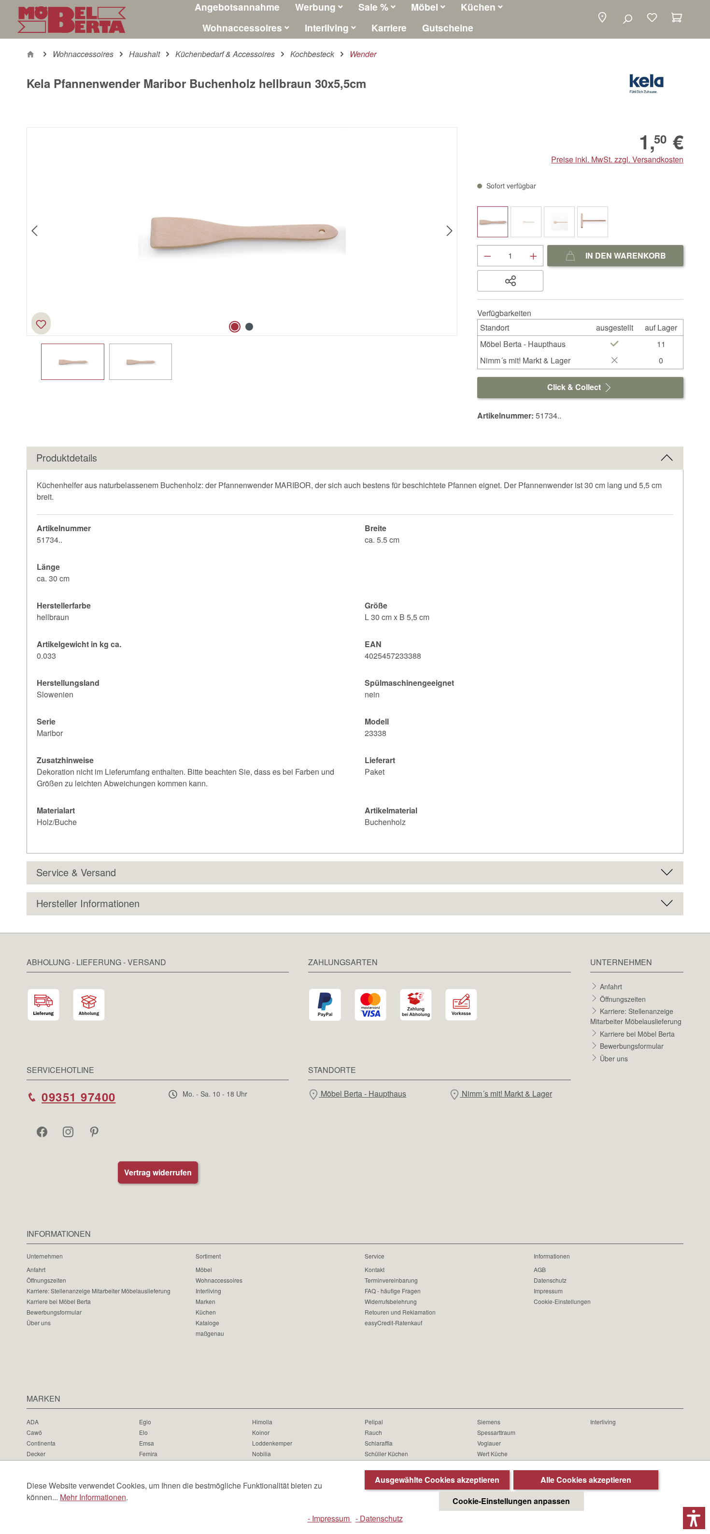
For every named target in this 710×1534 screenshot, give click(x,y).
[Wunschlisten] (652, 18)
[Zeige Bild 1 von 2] (235, 327)
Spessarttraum (496, 1432)
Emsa (146, 1443)
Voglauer (489, 1443)
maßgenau (210, 1333)
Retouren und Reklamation (400, 1312)
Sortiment (208, 1256)
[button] (602, 18)
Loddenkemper (272, 1443)
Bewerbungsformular (632, 1046)
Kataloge (207, 1322)
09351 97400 (79, 1096)
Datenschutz (550, 1280)
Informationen (552, 1256)
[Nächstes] (449, 231)
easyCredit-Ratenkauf (393, 1322)
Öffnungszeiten (623, 998)
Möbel (204, 1269)
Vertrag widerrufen (158, 1172)
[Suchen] (627, 18)
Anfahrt (611, 986)
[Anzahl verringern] (487, 255)
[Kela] (646, 87)
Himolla (262, 1422)
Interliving (208, 1291)
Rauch (373, 1432)
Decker (36, 1453)
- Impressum (330, 1518)
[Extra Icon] (95, 1131)
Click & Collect (575, 386)
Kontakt (374, 1269)
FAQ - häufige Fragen (393, 1291)
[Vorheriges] (34, 231)
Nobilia (261, 1453)
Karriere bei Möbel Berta (637, 1033)
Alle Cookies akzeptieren (585, 1479)
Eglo (145, 1422)
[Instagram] (69, 1131)
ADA (33, 1422)
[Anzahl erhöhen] (534, 255)
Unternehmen (45, 1256)
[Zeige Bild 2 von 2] (249, 327)
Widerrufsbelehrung (391, 1301)
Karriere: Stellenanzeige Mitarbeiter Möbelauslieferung (636, 1016)
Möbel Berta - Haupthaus (362, 1093)
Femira (148, 1453)
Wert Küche (492, 1453)
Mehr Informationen (93, 1497)
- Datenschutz (379, 1518)
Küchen (206, 1312)
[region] (242, 253)
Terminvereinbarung (391, 1280)
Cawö (34, 1432)
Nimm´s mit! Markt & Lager (506, 1093)
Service (374, 1256)
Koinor (261, 1432)
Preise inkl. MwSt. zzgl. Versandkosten (617, 159)
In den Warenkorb (624, 255)
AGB (540, 1269)
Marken (205, 1301)
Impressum (548, 1291)
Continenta (41, 1443)
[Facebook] (43, 1131)
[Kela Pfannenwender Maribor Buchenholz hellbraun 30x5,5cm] (242, 231)
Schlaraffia (379, 1443)
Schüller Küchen (386, 1453)
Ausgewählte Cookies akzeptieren (437, 1479)
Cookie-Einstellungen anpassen (511, 1500)
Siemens (488, 1422)
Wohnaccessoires (219, 1280)
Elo (143, 1432)
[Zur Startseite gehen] (71, 19)
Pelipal (374, 1422)
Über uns (614, 1058)
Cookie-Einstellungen (562, 1301)
